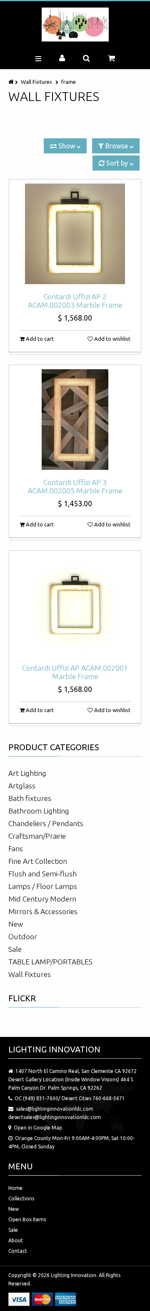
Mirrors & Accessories (43, 911)
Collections (21, 1198)
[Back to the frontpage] (11, 82)
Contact (17, 1251)
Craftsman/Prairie (37, 836)
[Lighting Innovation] (75, 24)
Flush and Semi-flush (42, 874)
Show (67, 146)
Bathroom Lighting (38, 811)
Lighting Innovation (73, 1275)
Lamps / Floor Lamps (42, 886)
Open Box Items (27, 1219)
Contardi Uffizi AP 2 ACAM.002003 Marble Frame (75, 301)
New (15, 924)
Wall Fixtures (36, 82)
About (15, 1240)
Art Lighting (27, 773)
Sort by (117, 163)
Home (15, 1188)
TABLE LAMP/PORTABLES (50, 962)
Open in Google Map (38, 1127)
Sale (15, 949)
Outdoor (22, 936)
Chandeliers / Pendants (45, 823)
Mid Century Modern (42, 899)
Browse (117, 146)
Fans (15, 848)
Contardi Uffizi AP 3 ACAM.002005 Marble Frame (75, 486)
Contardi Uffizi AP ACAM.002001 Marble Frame (75, 672)
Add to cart (39, 339)
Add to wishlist (111, 339)
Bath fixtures (29, 798)
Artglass (21, 786)
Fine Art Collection (37, 861)
